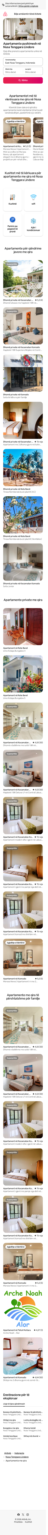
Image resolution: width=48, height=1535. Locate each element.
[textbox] (13, 72)
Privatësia (18, 1522)
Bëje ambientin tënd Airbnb (27, 14)
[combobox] (23, 62)
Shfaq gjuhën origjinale (28, 6)
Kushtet (28, 1522)
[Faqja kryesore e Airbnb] (5, 14)
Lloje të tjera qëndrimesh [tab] (14, 1404)
